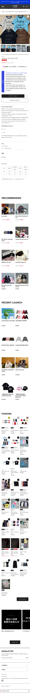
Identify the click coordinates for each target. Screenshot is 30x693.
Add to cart (13, 96)
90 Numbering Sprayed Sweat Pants (23, 451)
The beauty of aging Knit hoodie (8, 370)
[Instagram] (2, 680)
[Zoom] (28, 16)
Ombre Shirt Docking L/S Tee (21, 216)
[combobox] (15, 690)
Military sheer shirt (6, 262)
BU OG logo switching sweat (7, 239)
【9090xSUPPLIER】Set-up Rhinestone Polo (8, 395)
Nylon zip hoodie (19, 369)
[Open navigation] (3, 6)
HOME (3, 11)
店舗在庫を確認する (15, 100)
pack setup (4, 216)
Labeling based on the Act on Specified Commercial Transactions (15, 678)
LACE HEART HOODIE (21, 320)
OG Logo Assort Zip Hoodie (7, 286)
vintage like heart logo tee (21, 239)
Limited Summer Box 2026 (8, 320)
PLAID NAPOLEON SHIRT (21, 345)
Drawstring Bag (23, 471)
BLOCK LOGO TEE (5, 512)
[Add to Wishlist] (26, 96)
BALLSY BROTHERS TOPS (20, 11)
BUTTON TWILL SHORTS (8, 345)
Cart (27, 6)
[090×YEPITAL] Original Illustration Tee (14, 472)
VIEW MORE (22, 599)
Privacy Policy (4, 676)
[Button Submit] (27, 658)
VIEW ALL (15, 642)
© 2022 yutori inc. (6, 686)
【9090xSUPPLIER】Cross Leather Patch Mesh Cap (20, 396)
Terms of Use (4, 674)
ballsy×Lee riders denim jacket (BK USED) (5, 553)
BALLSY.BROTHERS (10, 11)
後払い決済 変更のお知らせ (8, 631)
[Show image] (3, 48)
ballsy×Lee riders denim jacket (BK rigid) (14, 553)
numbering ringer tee (20, 262)
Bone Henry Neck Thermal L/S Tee (21, 286)
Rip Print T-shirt (23, 532)
